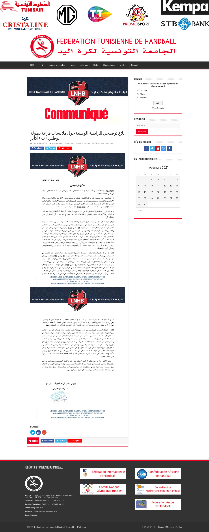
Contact (134, 65)
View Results (158, 108)
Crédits (161, 527)
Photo (101, 143)
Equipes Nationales (56, 65)
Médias (123, 65)
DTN (41, 65)
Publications (109, 143)
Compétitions (109, 65)
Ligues (73, 65)
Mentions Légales (174, 527)
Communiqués (57, 143)
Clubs (95, 65)
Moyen (143, 94)
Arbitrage (84, 65)
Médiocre (144, 97)
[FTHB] (104, 45)
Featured (78, 143)
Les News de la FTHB (90, 143)
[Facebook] (146, 148)
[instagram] (163, 148)
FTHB (31, 65)
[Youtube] (157, 148)
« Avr (140, 211)
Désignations (69, 143)
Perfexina (81, 527)
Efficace (143, 90)
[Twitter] (152, 148)
